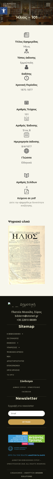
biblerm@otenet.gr (26, 316)
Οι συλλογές (13, 338)
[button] (3, 10)
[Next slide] (41, 256)
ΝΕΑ (8, 356)
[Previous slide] (13, 256)
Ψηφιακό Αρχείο (15, 352)
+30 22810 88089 (26, 320)
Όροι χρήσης (13, 370)
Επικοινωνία (13, 365)
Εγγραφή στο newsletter (21, 405)
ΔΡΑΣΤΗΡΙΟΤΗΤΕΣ (15, 361)
